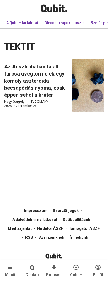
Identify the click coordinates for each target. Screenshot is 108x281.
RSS (29, 237)
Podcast (54, 275)
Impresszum (35, 210)
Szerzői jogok (66, 210)
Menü (10, 275)
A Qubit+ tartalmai (22, 23)
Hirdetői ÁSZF (50, 228)
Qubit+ (76, 275)
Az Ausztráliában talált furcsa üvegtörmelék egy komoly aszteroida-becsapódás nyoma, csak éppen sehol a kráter (34, 81)
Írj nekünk (78, 237)
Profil (98, 275)
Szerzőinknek (51, 237)
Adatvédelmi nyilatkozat (34, 219)
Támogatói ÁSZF (84, 228)
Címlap (32, 275)
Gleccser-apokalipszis (64, 23)
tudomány (39, 102)
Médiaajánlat (19, 228)
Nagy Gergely (14, 102)
